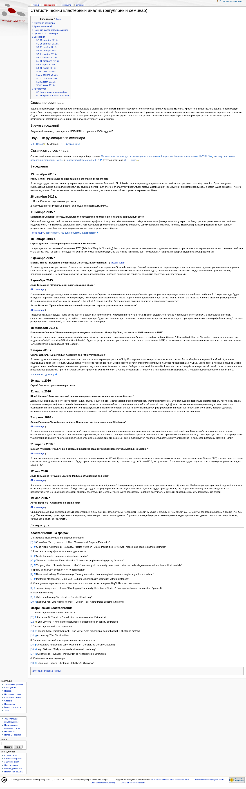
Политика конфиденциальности (209, 780)
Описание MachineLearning (103, 783)
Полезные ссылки (12, 735)
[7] (31, 579)
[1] (31, 542)
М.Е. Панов (36, 144)
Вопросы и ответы (12, 707)
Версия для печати (13, 768)
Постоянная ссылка (13, 772)
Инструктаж (9, 704)
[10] (32, 602)
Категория (37, 671)
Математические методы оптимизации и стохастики (129, 156)
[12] (32, 622)
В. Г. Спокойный (69, 144)
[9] (31, 597)
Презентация (37, 233)
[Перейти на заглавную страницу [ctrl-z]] (14, 14)
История (80, 5)
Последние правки (12, 694)
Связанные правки (12, 758)
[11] (32, 617)
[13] (32, 631)
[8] (31, 588)
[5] (31, 565)
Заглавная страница (13, 684)
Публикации (9, 731)
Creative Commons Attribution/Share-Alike (170, 780)
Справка (8, 701)
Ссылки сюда (10, 755)
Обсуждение (49, 5)
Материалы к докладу (42, 374)
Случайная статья (12, 697)
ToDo (6, 711)
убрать (58, 19)
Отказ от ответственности (133, 783)
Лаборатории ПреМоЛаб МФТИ (82, 160)
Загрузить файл (11, 762)
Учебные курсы (52, 671)
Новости (8, 691)
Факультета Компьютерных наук (178, 156)
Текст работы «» (71, 233)
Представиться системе (231, 1)
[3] (31, 556)
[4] (31, 560)
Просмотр (66, 5)
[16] (32, 649)
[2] (31, 547)
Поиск (4, 739)
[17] (32, 654)
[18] (32, 663)
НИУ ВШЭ (204, 156)
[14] (32, 635)
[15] (32, 644)
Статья (35, 5)
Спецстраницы (11, 765)
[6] (31, 574)
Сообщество (10, 688)
